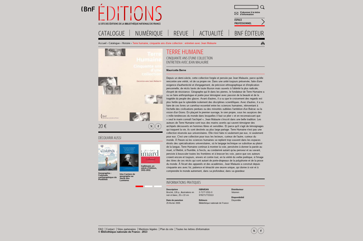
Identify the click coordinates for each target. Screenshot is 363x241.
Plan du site (166, 229)
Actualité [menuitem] (211, 33)
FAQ (100, 229)
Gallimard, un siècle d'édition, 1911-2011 (149, 168)
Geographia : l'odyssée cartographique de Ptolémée (107, 176)
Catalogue (114, 43)
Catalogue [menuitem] (111, 33)
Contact (110, 229)
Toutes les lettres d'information (192, 229)
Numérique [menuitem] (149, 33)
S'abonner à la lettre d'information (250, 13)
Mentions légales (148, 229)
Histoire (126, 43)
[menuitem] (249, 22)
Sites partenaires (126, 229)
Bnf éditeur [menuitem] (249, 33)
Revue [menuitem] (181, 33)
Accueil (102, 43)
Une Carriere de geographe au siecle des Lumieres (127, 177)
